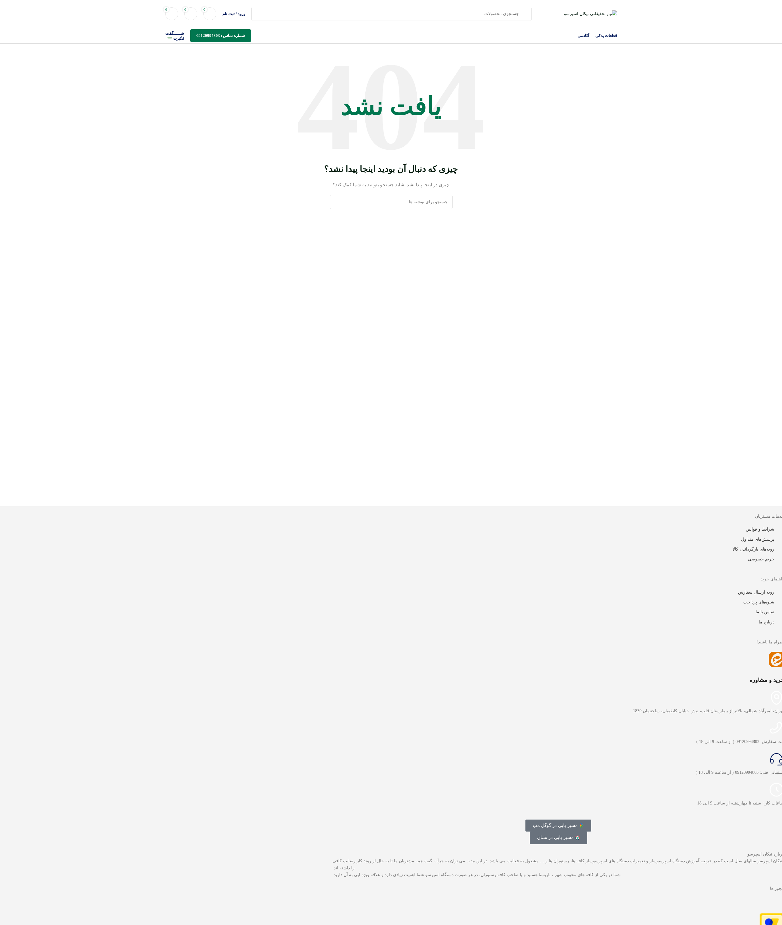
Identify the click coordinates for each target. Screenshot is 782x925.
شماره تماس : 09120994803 (220, 35)
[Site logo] (590, 13)
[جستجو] (337, 202)
